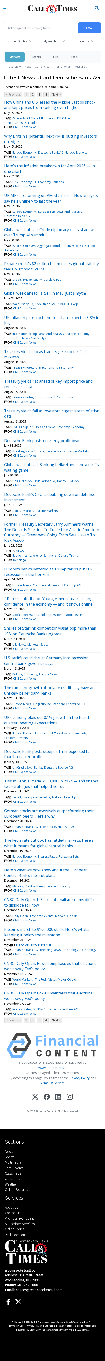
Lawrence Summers (43, 555)
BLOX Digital (81, 1329)
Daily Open (20, 916)
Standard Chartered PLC (69, 704)
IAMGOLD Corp (67, 304)
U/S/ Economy (22, 182)
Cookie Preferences (85, 1325)
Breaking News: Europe (28, 451)
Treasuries (80, 66)
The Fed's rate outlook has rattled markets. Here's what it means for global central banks (49, 843)
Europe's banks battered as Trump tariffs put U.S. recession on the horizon (48, 571)
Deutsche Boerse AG (58, 767)
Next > (56, 94)
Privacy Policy (80, 1078)
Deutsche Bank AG (50, 152)
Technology (88, 950)
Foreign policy (45, 304)
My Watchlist (51, 41)
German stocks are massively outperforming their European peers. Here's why (49, 813)
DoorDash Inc (74, 615)
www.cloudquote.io (52, 1067)
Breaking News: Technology (59, 950)
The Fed (40, 979)
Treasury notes (22, 368)
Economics (19, 555)
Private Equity (32, 280)
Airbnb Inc (11, 250)
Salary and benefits (37, 797)
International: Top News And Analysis (38, 334)
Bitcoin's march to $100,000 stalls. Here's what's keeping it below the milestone (46, 932)
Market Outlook (66, 916)
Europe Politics (22, 733)
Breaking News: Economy (52, 427)
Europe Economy (24, 152)
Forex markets (69, 856)
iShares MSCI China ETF (28, 118)
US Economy (42, 182)
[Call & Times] (52, 1252)
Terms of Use (16, 1325)
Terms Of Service (52, 1083)
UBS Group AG (71, 585)
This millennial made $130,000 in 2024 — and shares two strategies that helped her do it (51, 783)
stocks (16, 615)
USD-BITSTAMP (41, 945)
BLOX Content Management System (49, 1329)
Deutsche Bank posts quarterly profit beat (42, 440)
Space (44, 644)
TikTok (16, 797)
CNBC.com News (24, 127)
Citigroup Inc (42, 704)
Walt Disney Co (22, 304)
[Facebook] (47, 1097)
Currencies (42, 66)
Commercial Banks (46, 585)
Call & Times (38, 1322)
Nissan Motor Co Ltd (62, 979)
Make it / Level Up (64, 797)
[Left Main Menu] (5, 8)
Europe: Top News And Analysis (60, 212)
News (27, 66)
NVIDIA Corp (42, 1009)
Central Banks (35, 886)
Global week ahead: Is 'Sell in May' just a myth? (45, 293)
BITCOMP (22, 945)
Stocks (36, 56)
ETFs (55, 56)
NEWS (20, 551)
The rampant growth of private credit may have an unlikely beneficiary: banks (49, 690)
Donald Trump (68, 555)
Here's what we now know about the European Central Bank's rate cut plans (46, 872)
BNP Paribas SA (44, 481)
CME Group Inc (22, 427)
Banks (16, 511)
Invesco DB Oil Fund (60, 118)
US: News (18, 644)
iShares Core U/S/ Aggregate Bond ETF (38, 246)
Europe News (56, 451)
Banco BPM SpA (68, 481)
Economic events (16, 738)
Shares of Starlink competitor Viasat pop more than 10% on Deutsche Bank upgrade (50, 631)
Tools (74, 56)
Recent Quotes (17, 41)
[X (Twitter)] (35, 1097)
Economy (78, 427)
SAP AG (70, 827)
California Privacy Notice (58, 1325)
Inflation (58, 182)
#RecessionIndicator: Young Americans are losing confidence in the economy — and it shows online (48, 601)
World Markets (22, 979)
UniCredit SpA (22, 481)
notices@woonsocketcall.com (39, 1290)
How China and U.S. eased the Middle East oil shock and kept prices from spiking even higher (49, 104)
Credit (16, 280)
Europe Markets (76, 152)
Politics (17, 674)
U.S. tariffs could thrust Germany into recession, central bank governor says (47, 660)
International (61, 66)
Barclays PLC (52, 280)
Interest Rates (47, 856)
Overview (15, 66)
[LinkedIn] (58, 1097)
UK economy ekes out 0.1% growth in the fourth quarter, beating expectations (47, 720)
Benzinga (19, 560)
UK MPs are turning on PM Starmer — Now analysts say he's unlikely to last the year (51, 198)
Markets (15, 56)
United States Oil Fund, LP (22, 123)
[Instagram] (70, 1097)
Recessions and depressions (43, 615)
